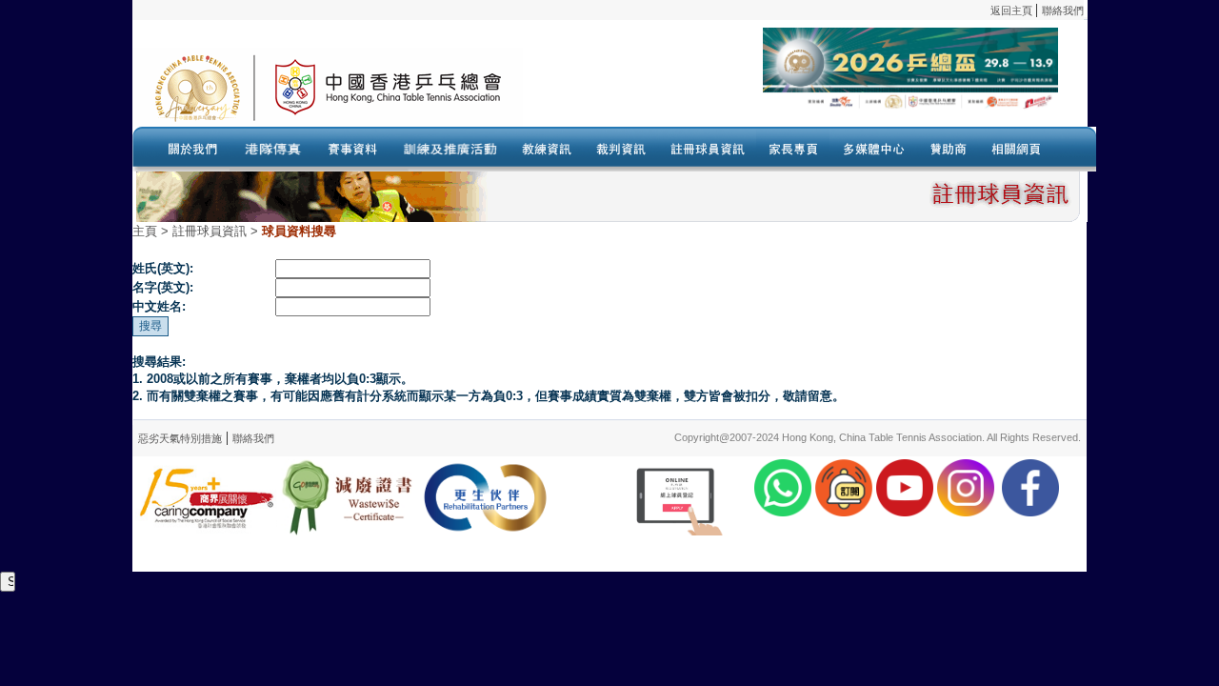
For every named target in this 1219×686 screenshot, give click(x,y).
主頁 (144, 231)
